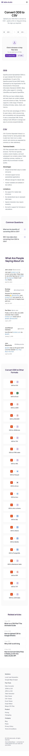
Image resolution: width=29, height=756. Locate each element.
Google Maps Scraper (11, 680)
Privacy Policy (9, 726)
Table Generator (9, 693)
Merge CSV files (9, 706)
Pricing (7, 712)
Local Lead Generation (11, 677)
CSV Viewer (8, 698)
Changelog (8, 715)
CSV (5, 129)
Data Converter (9, 686)
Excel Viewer (9, 701)
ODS (5, 70)
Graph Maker (9, 703)
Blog (6, 721)
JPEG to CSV (9, 691)
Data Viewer (8, 696)
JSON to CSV (9, 688)
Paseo (7, 724)
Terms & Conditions (10, 729)
